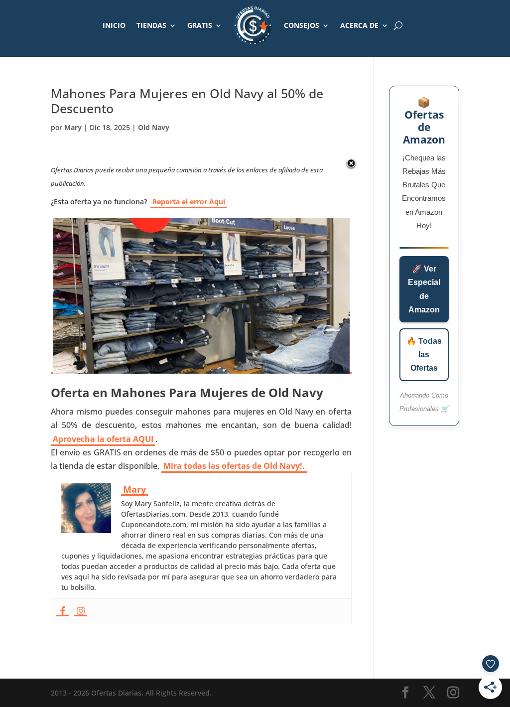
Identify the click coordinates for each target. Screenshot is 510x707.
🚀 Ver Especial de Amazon (424, 289)
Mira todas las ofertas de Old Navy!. (234, 465)
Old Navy (153, 127)
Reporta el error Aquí (188, 201)
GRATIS (199, 25)
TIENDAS (151, 25)
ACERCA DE (359, 25)
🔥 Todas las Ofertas (424, 354)
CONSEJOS (301, 25)
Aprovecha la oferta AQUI (103, 438)
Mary (73, 127)
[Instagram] (80, 611)
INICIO (114, 25)
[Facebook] (62, 611)
